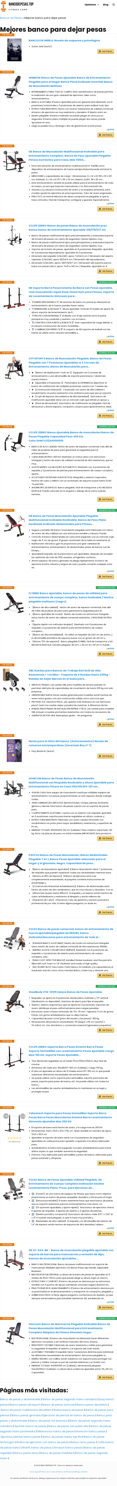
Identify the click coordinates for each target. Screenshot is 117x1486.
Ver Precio (107, 51)
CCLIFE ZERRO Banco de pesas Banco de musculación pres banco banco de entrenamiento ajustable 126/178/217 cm (68, 227)
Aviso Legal (34, 1472)
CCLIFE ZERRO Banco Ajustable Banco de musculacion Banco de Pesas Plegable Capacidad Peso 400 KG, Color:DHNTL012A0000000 (71, 436)
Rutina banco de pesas (68, 1410)
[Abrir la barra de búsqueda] (113, 4)
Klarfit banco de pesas (37, 1447)
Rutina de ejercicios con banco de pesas (43, 1442)
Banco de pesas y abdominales (20, 1399)
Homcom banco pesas (90, 1431)
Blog (105, 4)
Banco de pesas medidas (56, 1453)
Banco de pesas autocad (58, 1404)
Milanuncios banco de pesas (55, 1431)
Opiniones (90, 4)
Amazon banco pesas (68, 1447)
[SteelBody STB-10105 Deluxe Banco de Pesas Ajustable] (14, 1001)
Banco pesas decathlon (92, 1404)
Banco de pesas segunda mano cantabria (70, 1399)
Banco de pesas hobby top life (62, 1437)
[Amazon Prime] (110, 129)
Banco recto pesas (83, 1442)
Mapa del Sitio (81, 1472)
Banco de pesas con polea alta (68, 1426)
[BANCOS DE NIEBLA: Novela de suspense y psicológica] (14, 50)
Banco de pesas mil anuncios (48, 1420)
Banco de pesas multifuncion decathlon (26, 1410)
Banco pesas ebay (26, 1453)
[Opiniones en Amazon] (14, 1138)
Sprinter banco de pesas (30, 1426)
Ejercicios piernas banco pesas (20, 1437)
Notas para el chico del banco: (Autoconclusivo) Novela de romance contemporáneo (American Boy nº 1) (68, 743)
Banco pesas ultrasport (25, 1404)
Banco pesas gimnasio (26, 1415)
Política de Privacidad (66, 1472)
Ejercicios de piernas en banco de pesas (69, 1415)
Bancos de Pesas (11, 18)
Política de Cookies (48, 1472)
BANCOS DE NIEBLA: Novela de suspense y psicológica (64, 40)
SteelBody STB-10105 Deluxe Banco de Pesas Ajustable (65, 992)
